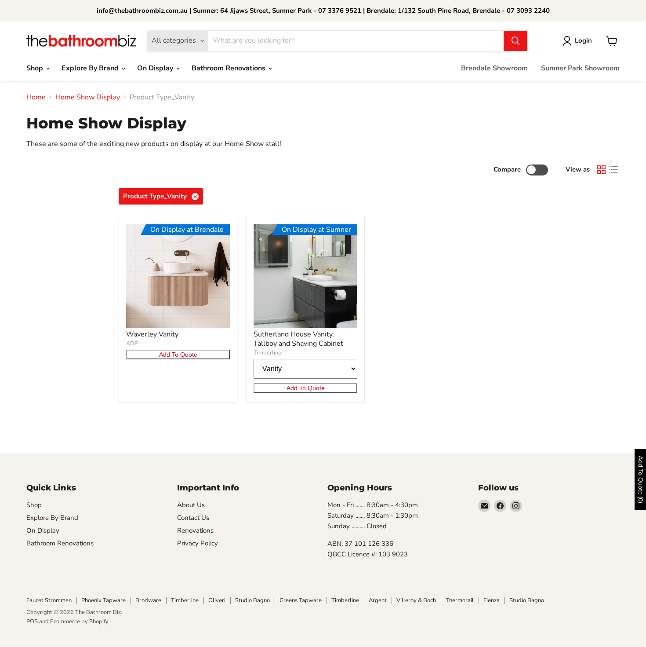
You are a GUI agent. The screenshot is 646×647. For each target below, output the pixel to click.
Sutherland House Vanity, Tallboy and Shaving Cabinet (298, 338)
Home (36, 97)
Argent (378, 600)
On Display (156, 68)
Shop (35, 68)
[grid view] (601, 170)
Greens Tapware (300, 600)
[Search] (515, 41)
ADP (132, 343)
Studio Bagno (252, 600)
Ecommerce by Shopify (79, 621)
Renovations (195, 530)
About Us (191, 505)
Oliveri (216, 600)
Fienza (491, 600)
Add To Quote (178, 354)
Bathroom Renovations (229, 68)
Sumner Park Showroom (580, 68)
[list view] (613, 170)
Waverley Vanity (152, 334)
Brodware (148, 600)
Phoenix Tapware (103, 600)
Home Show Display (87, 97)
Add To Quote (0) (640, 479)
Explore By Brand (91, 68)
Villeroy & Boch (416, 600)
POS (32, 621)
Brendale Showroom (494, 68)
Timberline (267, 353)
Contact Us (193, 517)
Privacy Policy (197, 543)
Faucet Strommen (49, 600)
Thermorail (460, 600)
